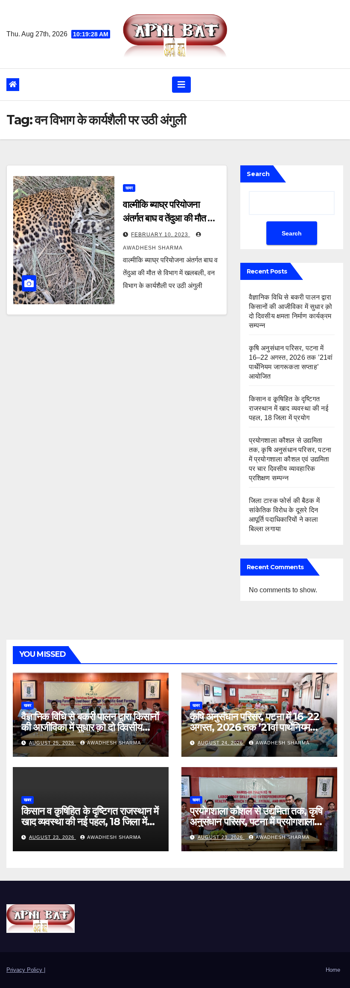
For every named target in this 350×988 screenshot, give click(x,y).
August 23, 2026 (52, 837)
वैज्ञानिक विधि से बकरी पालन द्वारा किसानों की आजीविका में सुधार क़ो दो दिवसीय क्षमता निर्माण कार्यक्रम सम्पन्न (90, 727)
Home (333, 970)
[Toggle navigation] (181, 84)
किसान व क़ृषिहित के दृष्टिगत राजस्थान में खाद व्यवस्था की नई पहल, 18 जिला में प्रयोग (288, 408)
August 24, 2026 (221, 742)
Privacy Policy (25, 970)
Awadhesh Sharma (114, 742)
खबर (129, 187)
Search (258, 174)
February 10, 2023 (160, 235)
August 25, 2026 (52, 742)
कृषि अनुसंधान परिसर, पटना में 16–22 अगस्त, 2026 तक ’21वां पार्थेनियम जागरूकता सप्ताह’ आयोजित (254, 727)
